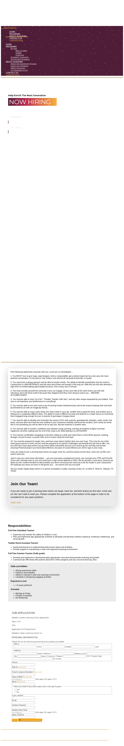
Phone (14, 662)
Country (58, 659)
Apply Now (16, 502)
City (15, 656)
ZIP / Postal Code (94, 656)
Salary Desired (18, 715)
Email (14, 700)
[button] (9, 27)
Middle (68, 647)
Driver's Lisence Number (27, 672)
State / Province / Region (51, 656)
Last (97, 647)
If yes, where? (17, 695)
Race (18, 682)
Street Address (43, 653)
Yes (18, 689)
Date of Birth (22, 677)
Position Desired (19, 705)
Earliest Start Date (19, 710)
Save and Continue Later (31, 720)
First (39, 647)
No (18, 692)
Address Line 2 (80, 653)
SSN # (19, 667)
